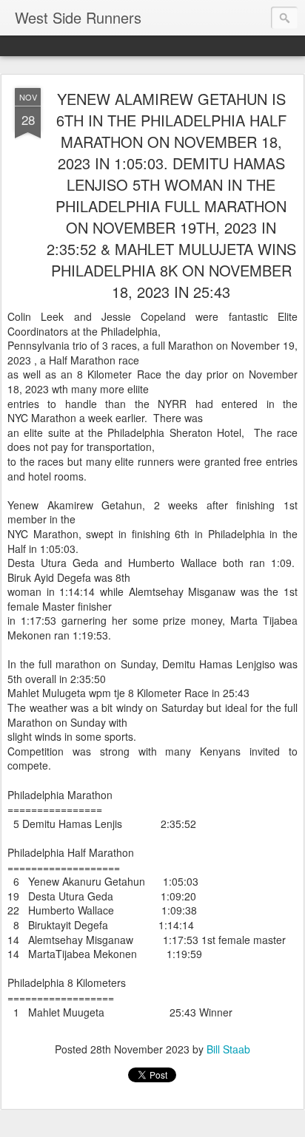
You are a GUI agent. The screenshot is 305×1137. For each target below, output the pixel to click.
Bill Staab (228, 1049)
